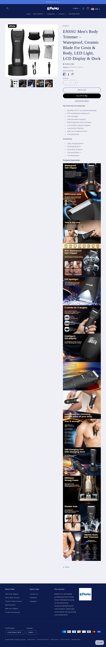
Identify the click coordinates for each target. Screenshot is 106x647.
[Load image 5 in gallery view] (49, 83)
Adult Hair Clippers (11, 594)
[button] (7, 8)
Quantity (65, 78)
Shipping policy (76, 639)
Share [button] (67, 567)
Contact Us (34, 594)
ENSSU (12, 639)
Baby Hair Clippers (11, 608)
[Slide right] (55, 83)
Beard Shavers (10, 605)
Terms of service (65, 639)
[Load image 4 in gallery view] (40, 83)
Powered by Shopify (20, 639)
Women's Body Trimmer (13, 601)
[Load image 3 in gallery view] (31, 83)
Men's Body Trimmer (12, 597)
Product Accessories (12, 612)
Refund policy (31, 639)
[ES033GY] (72, 74)
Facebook (33, 597)
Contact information (43, 639)
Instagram (33, 601)
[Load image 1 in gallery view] (14, 83)
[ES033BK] (64, 74)
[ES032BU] (68, 74)
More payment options (82, 100)
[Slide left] (7, 83)
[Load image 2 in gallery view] (23, 83)
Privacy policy (55, 639)
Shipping (65, 67)
